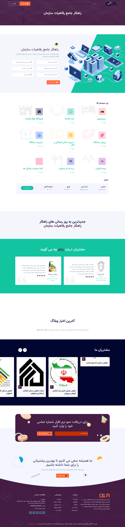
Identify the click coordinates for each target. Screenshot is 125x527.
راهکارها (88, 4)
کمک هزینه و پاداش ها (33, 168)
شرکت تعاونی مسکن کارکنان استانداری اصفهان (33, 392)
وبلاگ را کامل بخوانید (41, 330)
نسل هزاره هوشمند (33, 524)
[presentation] (25, 350)
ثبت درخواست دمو (43, 434)
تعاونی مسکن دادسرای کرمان (97, 362)
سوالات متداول (57, 502)
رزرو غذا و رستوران (66, 168)
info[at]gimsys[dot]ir (35, 506)
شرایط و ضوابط (57, 508)
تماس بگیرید (61, 476)
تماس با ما (68, 4)
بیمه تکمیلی (101, 168)
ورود (12, 4)
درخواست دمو (52, 82)
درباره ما (75, 4)
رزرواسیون (101, 119)
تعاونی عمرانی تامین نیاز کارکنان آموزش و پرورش (64, 392)
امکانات (75, 505)
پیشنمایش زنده (27, 188)
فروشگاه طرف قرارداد (34, 119)
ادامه (104, 123)
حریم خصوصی (57, 505)
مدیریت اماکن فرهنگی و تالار (64, 143)
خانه (95, 4)
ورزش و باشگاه (99, 142)
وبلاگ (81, 4)
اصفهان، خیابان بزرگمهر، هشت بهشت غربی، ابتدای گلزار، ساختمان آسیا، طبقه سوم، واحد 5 (30, 502)
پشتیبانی (24, 4)
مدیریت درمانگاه (36, 142)
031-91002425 (38, 509)
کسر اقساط (69, 119)
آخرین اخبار (74, 510)
